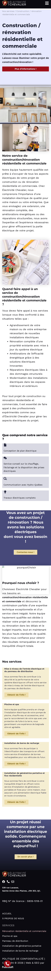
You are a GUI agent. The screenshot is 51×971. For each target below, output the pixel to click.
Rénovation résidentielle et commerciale (24, 931)
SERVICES (8, 925)
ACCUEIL (7, 913)
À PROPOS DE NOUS (13, 918)
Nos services (8, 11)
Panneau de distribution (15, 941)
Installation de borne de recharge (20, 950)
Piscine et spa (9, 936)
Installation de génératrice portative (21, 945)
